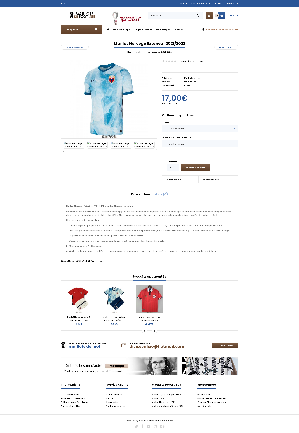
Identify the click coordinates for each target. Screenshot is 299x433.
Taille (166, 122)
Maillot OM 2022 (160, 398)
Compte (183, 3)
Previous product (75, 47)
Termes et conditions (71, 406)
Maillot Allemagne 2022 (164, 402)
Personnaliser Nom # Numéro (177, 137)
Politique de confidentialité (74, 402)
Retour (109, 398)
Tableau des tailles (116, 406)
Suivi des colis (204, 406)
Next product (226, 47)
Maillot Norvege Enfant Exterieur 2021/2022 (114, 318)
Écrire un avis (196, 61)
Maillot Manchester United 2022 (167, 406)
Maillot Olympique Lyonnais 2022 (168, 394)
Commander (232, 3)
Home (130, 51)
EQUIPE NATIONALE (85, 260)
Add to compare (211, 179)
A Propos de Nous (70, 394)
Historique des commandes (211, 398)
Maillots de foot (192, 78)
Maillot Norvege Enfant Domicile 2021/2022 (78, 318)
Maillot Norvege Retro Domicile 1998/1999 (149, 318)
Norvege (99, 260)
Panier (218, 3)
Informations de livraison (73, 398)
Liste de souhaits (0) (201, 3)
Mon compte (203, 394)
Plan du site (112, 402)
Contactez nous (114, 394)
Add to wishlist (175, 179)
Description (140, 194)
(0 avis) (183, 61)
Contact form (225, 345)
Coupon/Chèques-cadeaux (211, 402)
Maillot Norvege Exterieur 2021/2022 (153, 51)
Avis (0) (161, 194)
